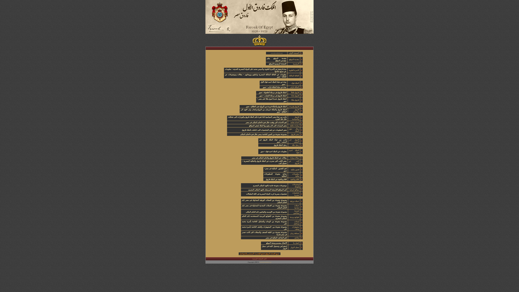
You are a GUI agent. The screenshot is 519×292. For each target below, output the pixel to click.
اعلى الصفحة (262, 259)
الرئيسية (254, 259)
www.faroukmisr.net (277, 53)
